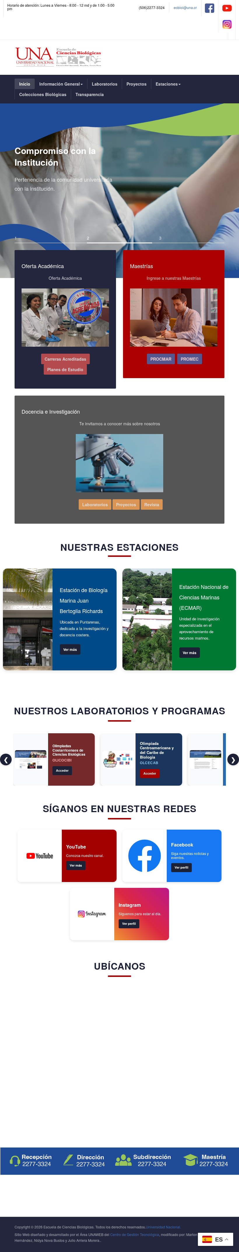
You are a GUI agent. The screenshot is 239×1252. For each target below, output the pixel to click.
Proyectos (136, 84)
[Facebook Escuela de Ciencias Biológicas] (209, 7)
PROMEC (189, 359)
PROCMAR (160, 359)
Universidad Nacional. (163, 1226)
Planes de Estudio (65, 369)
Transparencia (89, 94)
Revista (151, 504)
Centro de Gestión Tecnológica (134, 1234)
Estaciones (167, 84)
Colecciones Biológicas (42, 94)
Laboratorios (104, 84)
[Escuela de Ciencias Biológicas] (59, 57)
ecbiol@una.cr (185, 7)
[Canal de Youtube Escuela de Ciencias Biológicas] (227, 7)
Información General (59, 84)
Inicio (24, 84)
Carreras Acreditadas (65, 359)
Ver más (70, 649)
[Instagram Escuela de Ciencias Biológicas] (227, 23)
